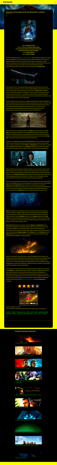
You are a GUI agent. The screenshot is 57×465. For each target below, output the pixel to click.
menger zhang (8, 313)
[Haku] (14, 2)
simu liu (35, 313)
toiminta (39, 313)
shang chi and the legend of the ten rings (25, 313)
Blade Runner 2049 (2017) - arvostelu (22, 368)
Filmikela (7, 2)
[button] (6, 16)
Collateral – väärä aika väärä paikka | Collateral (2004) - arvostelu (28, 394)
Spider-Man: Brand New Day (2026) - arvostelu (24, 355)
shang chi (14, 313)
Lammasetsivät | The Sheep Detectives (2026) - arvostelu (26, 445)
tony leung (44, 313)
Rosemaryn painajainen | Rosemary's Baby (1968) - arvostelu (27, 432)
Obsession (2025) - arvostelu (20, 457)
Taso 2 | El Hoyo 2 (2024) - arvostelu (22, 420)
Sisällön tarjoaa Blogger (29, 463)
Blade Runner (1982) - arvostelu (21, 407)
